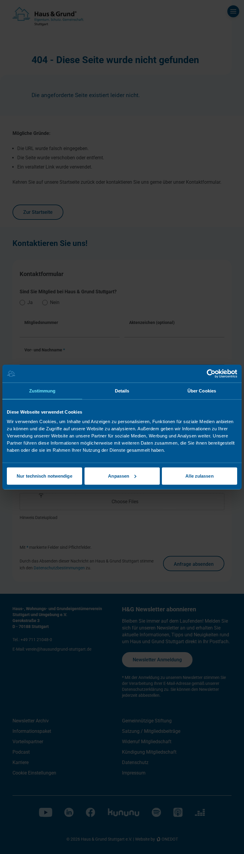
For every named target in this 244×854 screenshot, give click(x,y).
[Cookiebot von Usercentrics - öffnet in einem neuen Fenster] (211, 373)
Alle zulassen (199, 475)
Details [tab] (122, 390)
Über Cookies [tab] (201, 390)
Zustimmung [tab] (42, 390)
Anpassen (118, 475)
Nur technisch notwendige (44, 475)
